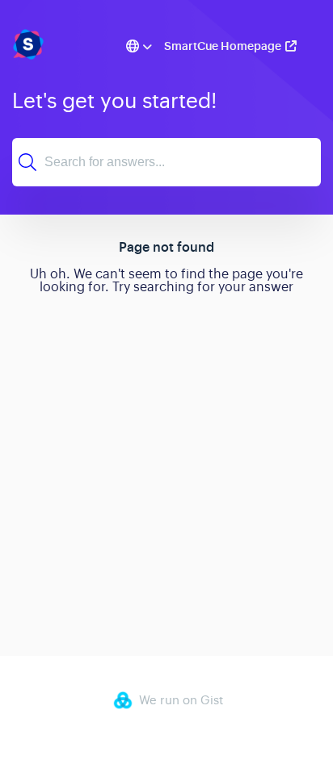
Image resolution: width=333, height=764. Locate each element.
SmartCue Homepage (222, 46)
